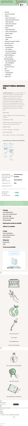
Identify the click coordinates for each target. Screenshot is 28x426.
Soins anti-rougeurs (8, 218)
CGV (9, 203)
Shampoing (6, 242)
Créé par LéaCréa (19, 204)
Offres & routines (9, 226)
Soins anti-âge (7, 216)
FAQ (15, 183)
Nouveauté (14, 253)
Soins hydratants (8, 233)
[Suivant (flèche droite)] (2, 425)
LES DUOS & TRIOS (14, 266)
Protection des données (17, 203)
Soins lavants (6, 237)
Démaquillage (7, 220)
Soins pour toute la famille (12, 223)
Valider (1, 413)
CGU (4, 203)
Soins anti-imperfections (10, 214)
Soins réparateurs (8, 212)
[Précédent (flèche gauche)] (0, 425)
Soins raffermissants (9, 235)
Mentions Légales (9, 204)
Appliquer (16, 404)
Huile (4, 244)
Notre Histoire (18, 180)
